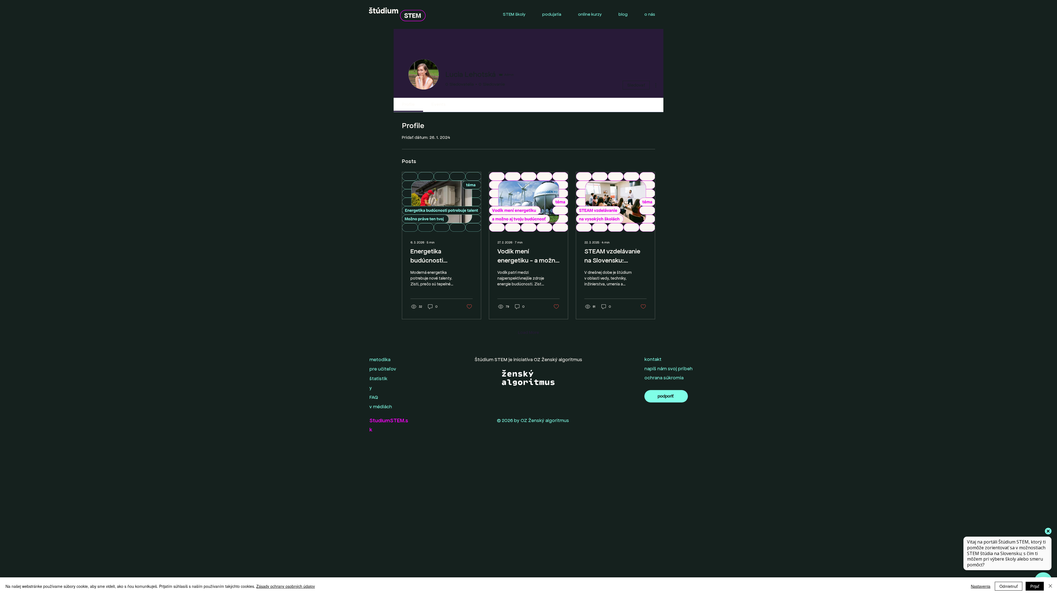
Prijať (1034, 586)
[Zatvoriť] (1050, 586)
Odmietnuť (1008, 586)
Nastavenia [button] (980, 586)
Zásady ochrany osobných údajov (285, 586)
